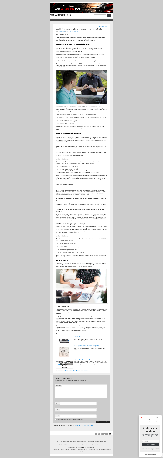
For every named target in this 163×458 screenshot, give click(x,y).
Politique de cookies (86, 444)
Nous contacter (70, 20)
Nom (56, 403)
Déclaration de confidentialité (98, 444)
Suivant (106, 26)
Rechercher (96, 13)
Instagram (110, 434)
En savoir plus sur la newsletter (150, 454)
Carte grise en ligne (78, 336)
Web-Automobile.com (60, 14)
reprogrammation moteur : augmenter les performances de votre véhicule (89, 359)
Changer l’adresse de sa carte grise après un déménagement (86, 345)
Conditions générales (63, 444)
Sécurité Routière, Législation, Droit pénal (72, 370)
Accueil (53, 20)
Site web (57, 415)
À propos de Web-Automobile (82, 20)
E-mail (57, 409)
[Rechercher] (109, 15)
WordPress (104, 434)
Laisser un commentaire (74, 31)
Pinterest (102, 434)
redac (67, 31)
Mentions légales (73, 444)
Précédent (101, 26)
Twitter (99, 434)
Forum (58, 20)
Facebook (96, 434)
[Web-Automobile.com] (81, 12)
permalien (86, 370)
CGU (79, 444)
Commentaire (58, 385)
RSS (107, 434)
